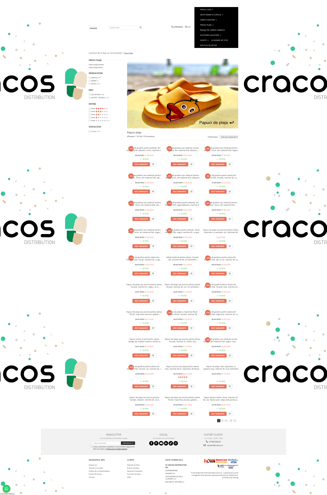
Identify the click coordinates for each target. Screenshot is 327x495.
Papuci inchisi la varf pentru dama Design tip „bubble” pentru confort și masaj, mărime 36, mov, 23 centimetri (144, 340)
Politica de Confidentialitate (116, 449)
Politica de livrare (95, 474)
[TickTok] (171, 443)
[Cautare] (140, 27)
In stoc (93, 131)
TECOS (93, 83)
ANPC (129, 477)
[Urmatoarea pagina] (234, 420)
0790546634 (215, 441)
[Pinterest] (156, 443)
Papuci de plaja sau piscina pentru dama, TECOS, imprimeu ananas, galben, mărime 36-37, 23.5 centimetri (182, 398)
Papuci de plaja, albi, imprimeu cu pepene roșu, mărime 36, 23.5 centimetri (220, 367)
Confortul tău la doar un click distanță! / (106, 53)
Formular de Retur (134, 474)
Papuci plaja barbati (96, 64)
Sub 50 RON (95, 94)
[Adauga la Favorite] (153, 164)
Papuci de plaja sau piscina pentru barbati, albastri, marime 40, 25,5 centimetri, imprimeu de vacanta (144, 398)
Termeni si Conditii (96, 468)
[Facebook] (151, 443)
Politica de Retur (208, 45)
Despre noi (93, 465)
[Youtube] (161, 443)
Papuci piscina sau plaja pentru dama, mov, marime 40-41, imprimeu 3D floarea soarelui (182, 367)
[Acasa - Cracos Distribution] (97, 27)
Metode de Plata (133, 465)
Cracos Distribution (7, 494)
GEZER (93, 81)
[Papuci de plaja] (182, 93)
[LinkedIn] (166, 443)
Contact (92, 477)
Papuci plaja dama (96, 67)
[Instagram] (175, 443)
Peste (93, 108)
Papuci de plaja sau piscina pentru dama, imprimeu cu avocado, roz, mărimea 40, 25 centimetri (221, 231)
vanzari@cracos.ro (214, 445)
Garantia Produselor (134, 471)
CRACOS (94, 77)
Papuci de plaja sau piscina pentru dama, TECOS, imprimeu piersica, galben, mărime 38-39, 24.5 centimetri (144, 313)
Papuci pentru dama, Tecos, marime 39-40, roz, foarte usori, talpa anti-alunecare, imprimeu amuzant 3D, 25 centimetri (221, 398)
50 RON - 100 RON (98, 97)
